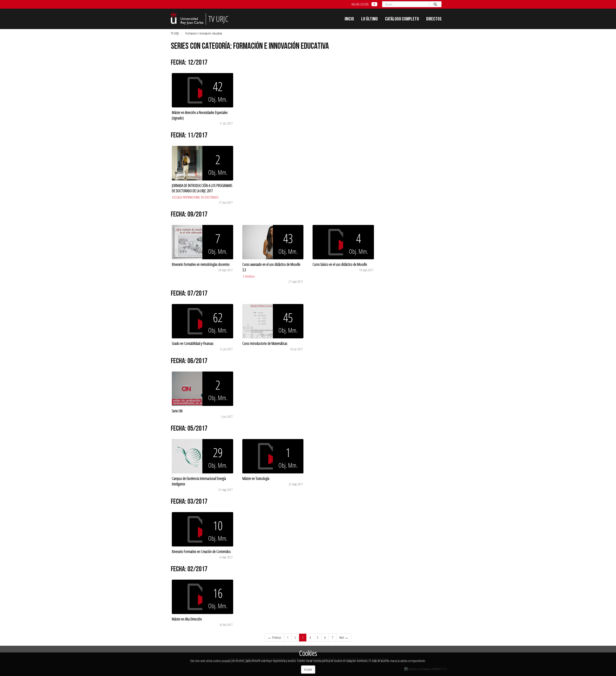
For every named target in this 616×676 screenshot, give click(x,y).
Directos (434, 19)
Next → (343, 637)
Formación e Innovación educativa (203, 33)
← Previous (274, 637)
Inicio (349, 19)
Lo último (369, 19)
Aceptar (308, 669)
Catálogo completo (402, 19)
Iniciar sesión (359, 4)
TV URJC (175, 33)
